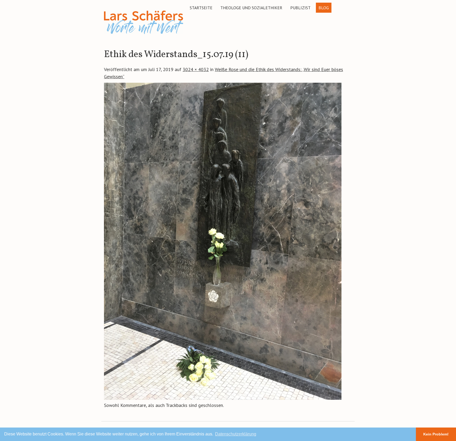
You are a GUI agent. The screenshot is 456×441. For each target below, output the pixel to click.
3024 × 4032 (196, 69)
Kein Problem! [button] (436, 434)
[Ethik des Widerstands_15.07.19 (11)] (222, 398)
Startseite (201, 7)
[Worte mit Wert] (143, 35)
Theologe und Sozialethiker (251, 7)
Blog (324, 7)
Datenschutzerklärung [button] (235, 434)
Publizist (300, 7)
